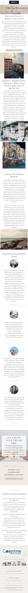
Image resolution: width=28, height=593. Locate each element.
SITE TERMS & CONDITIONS (10, 587)
